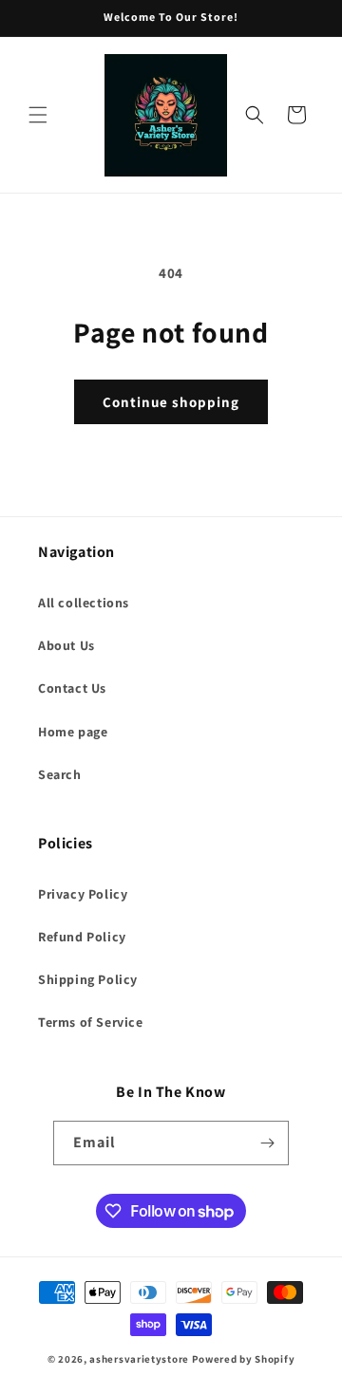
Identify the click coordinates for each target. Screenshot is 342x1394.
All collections (83, 602)
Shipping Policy (88, 979)
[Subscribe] (267, 1143)
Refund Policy (82, 936)
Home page (72, 731)
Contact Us (72, 688)
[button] (38, 115)
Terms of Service (90, 1022)
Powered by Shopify (243, 1359)
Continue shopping (171, 402)
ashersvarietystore (139, 1359)
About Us (66, 645)
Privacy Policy (82, 893)
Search (60, 774)
